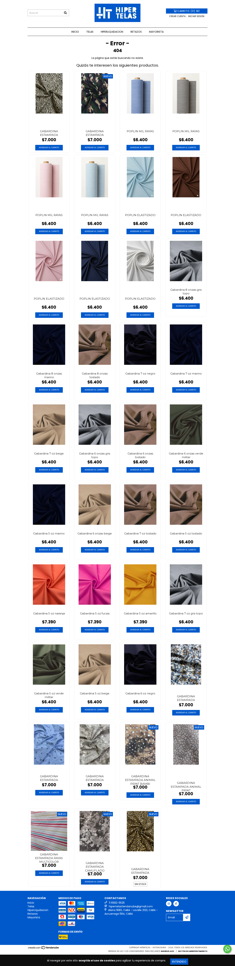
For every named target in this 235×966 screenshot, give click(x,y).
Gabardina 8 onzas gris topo (186, 291)
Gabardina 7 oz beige (49, 453)
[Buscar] (65, 13)
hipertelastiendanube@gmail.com (131, 906)
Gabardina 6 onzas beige (94, 533)
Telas (89, 32)
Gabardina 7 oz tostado (140, 533)
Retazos (136, 32)
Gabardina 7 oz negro (140, 373)
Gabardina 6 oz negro (140, 693)
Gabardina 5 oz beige (94, 693)
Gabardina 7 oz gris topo (186, 613)
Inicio (75, 32)
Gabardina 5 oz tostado (186, 533)
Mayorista (156, 32)
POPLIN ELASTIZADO (140, 215)
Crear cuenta (177, 16)
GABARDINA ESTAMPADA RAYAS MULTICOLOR (49, 858)
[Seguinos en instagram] (168, 903)
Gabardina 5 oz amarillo (140, 613)
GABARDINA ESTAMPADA (49, 133)
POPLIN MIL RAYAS (140, 131)
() (188, 11)
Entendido (179, 961)
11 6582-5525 (117, 903)
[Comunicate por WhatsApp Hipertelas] (227, 949)
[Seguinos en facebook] (176, 903)
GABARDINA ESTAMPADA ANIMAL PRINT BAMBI (140, 780)
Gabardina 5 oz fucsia (94, 613)
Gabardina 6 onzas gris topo (94, 455)
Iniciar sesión (196, 16)
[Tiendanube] (44, 948)
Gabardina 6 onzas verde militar (186, 455)
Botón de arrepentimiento (192, 951)
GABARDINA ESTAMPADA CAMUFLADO (94, 866)
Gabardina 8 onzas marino (49, 375)
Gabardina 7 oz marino (186, 373)
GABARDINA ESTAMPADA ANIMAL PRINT (186, 786)
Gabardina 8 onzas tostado (95, 375)
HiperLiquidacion (112, 32)
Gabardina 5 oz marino (49, 533)
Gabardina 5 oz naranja (49, 613)
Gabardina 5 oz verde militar (49, 695)
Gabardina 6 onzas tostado (140, 455)
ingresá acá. (167, 951)
